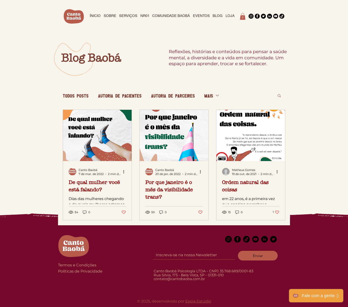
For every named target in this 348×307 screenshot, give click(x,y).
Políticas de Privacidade (80, 271)
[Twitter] (263, 16)
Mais (208, 95)
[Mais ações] (125, 172)
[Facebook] (257, 16)
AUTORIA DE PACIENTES (120, 95)
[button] (242, 16)
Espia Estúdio (198, 301)
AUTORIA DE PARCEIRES (173, 95)
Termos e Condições (77, 265)
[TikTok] (281, 16)
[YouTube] (275, 16)
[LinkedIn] (269, 16)
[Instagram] (251, 16)
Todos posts (76, 95)
